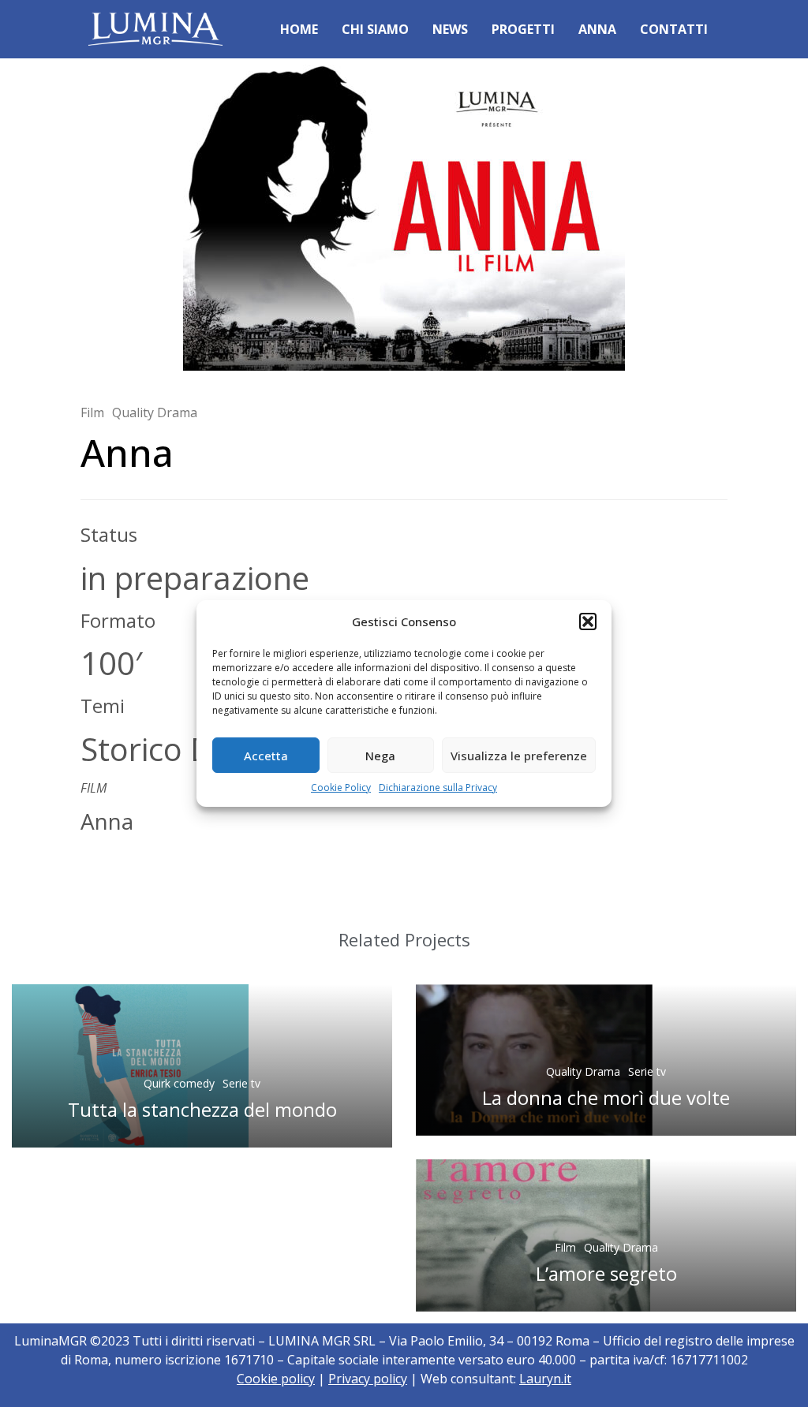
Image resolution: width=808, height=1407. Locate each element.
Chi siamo (375, 29)
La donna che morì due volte (606, 1097)
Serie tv (241, 1083)
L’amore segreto (606, 1273)
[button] (588, 621)
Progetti (523, 29)
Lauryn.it (545, 1378)
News (450, 29)
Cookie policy (276, 1378)
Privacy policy (367, 1378)
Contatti (674, 29)
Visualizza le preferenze (519, 755)
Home (299, 29)
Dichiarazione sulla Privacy (438, 787)
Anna (597, 29)
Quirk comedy (179, 1083)
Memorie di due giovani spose (100, 857)
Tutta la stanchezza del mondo (202, 1109)
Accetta (266, 755)
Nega (380, 755)
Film (92, 412)
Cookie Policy (341, 787)
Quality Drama (154, 412)
